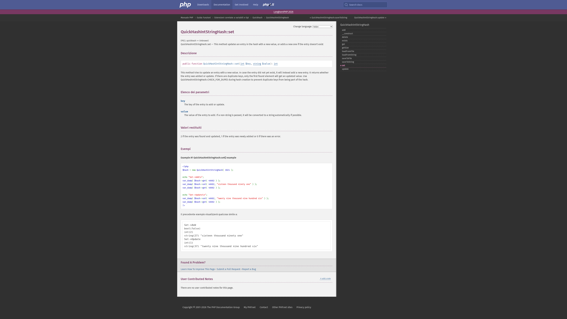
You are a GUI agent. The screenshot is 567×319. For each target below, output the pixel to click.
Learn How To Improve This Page (198, 269)
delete (345, 37)
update (345, 69)
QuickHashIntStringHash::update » (370, 17)
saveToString (348, 62)
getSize (345, 48)
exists (345, 40)
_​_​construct (347, 33)
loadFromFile (348, 51)
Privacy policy (303, 307)
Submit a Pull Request (228, 269)
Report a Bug (249, 269)
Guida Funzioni (204, 17)
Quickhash (257, 17)
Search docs (355, 4)
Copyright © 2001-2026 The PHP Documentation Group (211, 307)
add (344, 30)
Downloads (203, 4)
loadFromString (349, 55)
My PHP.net (250, 307)
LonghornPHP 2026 (283, 11)
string (257, 63)
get (343, 44)
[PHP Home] (185, 4)
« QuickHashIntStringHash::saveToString (328, 17)
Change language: (302, 26)
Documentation (222, 4)
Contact (264, 307)
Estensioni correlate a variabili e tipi (231, 17)
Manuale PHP (187, 17)
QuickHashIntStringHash (277, 17)
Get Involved (241, 4)
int (242, 63)
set (343, 65)
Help (255, 4)
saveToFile (347, 58)
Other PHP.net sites (282, 307)
